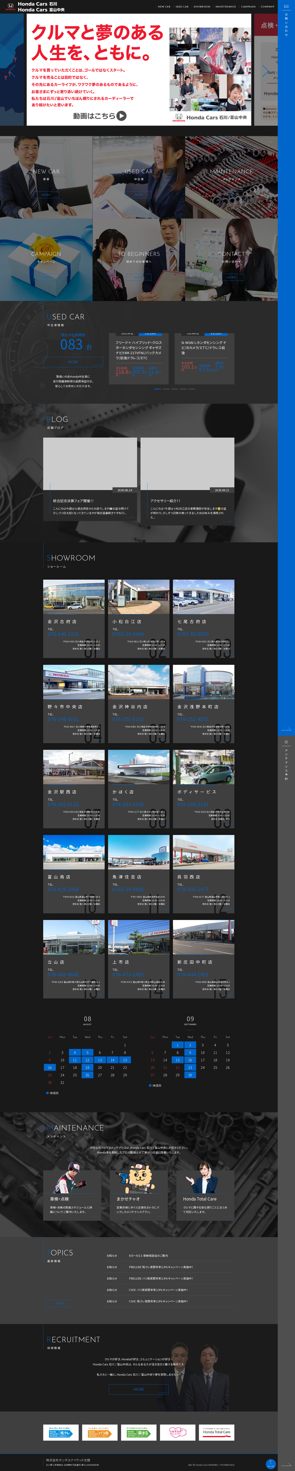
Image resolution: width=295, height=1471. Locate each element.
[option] (139, 70)
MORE (73, 362)
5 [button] (143, 131)
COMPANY (267, 7)
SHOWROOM (202, 7)
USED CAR (182, 7)
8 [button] (168, 131)
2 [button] (117, 131)
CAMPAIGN (248, 7)
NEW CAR (164, 7)
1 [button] (109, 131)
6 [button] (151, 131)
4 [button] (134, 131)
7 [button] (160, 131)
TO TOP (271, 1467)
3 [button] (126, 131)
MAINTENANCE (226, 7)
